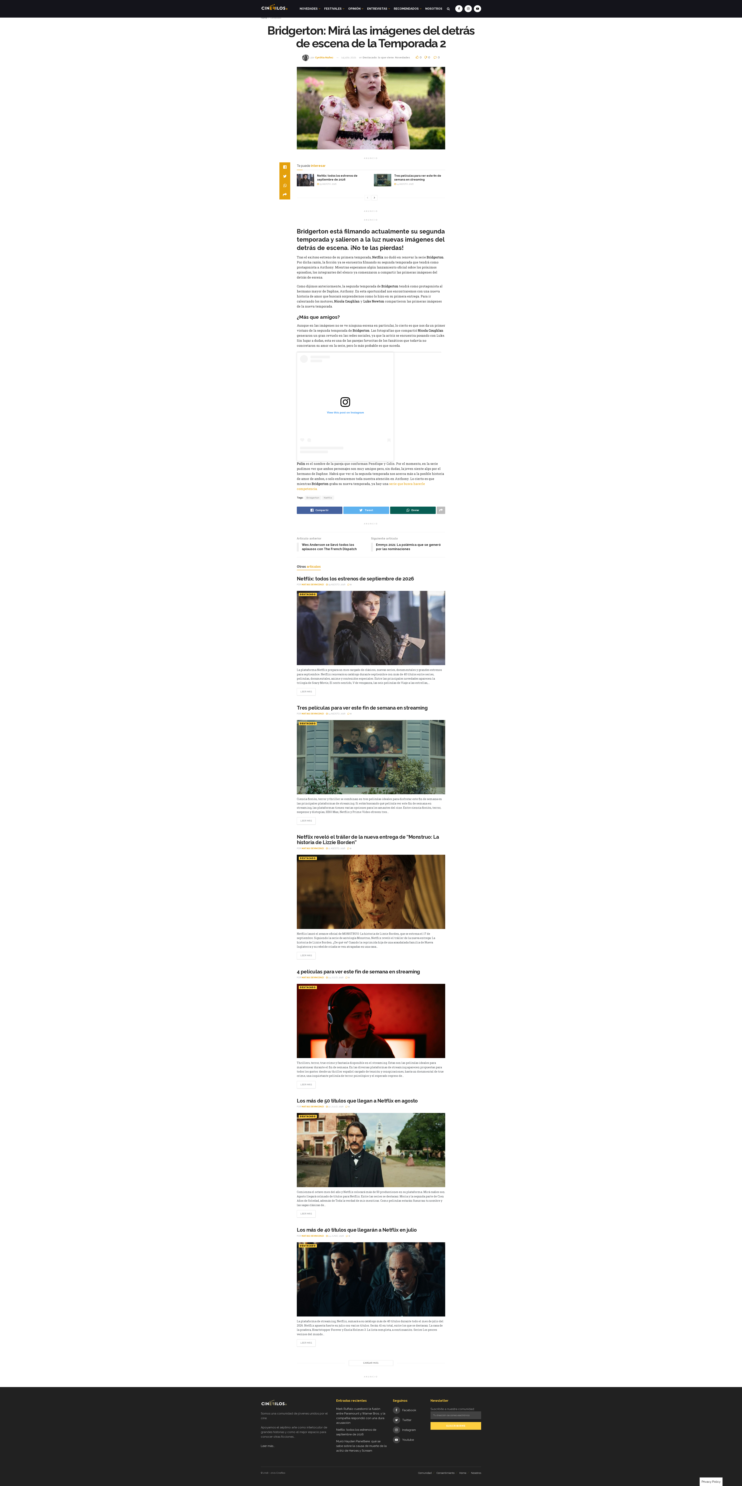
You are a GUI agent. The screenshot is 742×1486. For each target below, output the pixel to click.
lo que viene (386, 57)
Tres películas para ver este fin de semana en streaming (362, 708)
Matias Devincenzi (313, 584)
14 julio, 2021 (348, 57)
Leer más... (268, 1446)
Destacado (275, 18)
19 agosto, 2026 (327, 184)
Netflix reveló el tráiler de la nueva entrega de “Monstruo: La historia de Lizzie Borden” (368, 839)
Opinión (354, 8)
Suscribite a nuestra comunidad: (453, 1409)
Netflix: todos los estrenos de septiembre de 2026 (355, 579)
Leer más (306, 691)
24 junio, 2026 (336, 1236)
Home (264, 18)
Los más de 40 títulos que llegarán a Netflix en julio (357, 1230)
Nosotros (433, 8)
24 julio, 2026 (335, 977)
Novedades (309, 8)
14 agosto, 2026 (405, 184)
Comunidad (425, 1473)
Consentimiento (445, 1473)
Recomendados (406, 8)
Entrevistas (377, 8)
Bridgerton (312, 497)
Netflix (328, 497)
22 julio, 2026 (335, 1106)
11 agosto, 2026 (336, 848)
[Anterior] (367, 197)
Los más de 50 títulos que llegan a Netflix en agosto (357, 1101)
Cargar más (371, 1363)
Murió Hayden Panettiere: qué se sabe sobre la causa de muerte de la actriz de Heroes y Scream (361, 1446)
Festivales (333, 8)
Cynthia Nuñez (324, 57)
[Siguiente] (374, 197)
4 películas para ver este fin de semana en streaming (358, 972)
